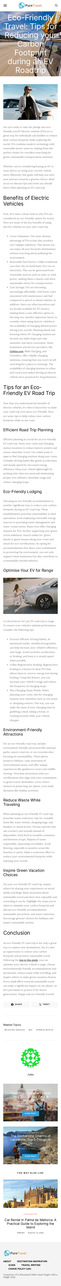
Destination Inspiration (30, 1133)
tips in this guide (28, 960)
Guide (11, 1265)
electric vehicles (15, 1030)
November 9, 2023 (26, 1106)
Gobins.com (16, 351)
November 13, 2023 (26, 1149)
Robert (21, 1233)
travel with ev (46, 1030)
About (7, 1261)
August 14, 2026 (36, 1233)
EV (31, 1030)
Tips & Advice (30, 1090)
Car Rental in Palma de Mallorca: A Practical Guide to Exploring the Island (30, 1223)
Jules (30, 1074)
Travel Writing (31, 1265)
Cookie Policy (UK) (19, 1269)
